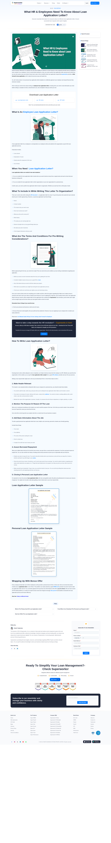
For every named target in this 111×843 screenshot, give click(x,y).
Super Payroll (33, 719)
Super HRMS (33, 717)
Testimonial (93, 722)
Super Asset (32, 730)
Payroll (74, 724)
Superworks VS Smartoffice (55, 726)
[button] (34, 609)
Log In (87, 3)
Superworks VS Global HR (55, 728)
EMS (74, 728)
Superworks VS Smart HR (55, 730)
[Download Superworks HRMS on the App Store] (87, 741)
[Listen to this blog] (58, 25)
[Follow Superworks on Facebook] (12, 742)
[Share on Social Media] (11, 648)
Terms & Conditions (14, 732)
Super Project (33, 722)
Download (44, 333)
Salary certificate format (22, 596)
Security (12, 730)
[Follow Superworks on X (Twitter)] (17, 742)
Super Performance (34, 734)
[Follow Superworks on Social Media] (26, 742)
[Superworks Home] (17, 4)
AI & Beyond (65, 3)
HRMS (74, 719)
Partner (58, 3)
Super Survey (33, 726)
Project (74, 722)
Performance (76, 730)
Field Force (75, 732)
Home (12, 717)
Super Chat (32, 724)
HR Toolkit (13, 722)
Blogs (51, 8)
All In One (75, 717)
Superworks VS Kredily (55, 722)
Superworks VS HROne (55, 734)
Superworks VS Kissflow (55, 732)
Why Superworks (14, 719)
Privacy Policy (13, 728)
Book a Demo (94, 3)
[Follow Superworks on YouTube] (23, 742)
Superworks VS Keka (54, 717)
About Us (92, 717)
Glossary (12, 726)
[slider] (62, 25)
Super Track (32, 732)
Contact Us (93, 719)
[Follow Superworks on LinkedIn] (20, 742)
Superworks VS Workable (55, 719)
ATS (74, 726)
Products (39, 3)
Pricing (53, 3)
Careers (92, 724)
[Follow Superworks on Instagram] (14, 742)
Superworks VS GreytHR (55, 724)
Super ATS (32, 728)
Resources (46, 3)
